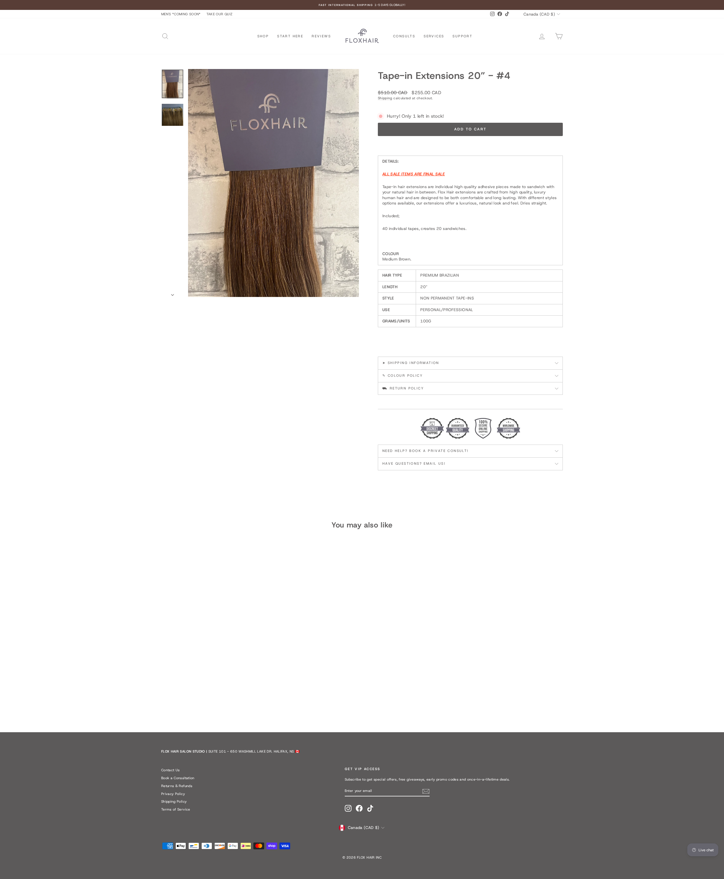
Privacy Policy (173, 794)
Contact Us (170, 770)
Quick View (209, 682)
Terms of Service (175, 809)
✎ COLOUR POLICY (402, 375)
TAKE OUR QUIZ (219, 14)
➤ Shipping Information (410, 363)
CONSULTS (404, 36)
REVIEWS (321, 36)
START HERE (290, 36)
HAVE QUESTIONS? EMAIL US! (413, 463)
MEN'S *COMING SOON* (181, 14)
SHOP (263, 36)
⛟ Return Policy (403, 388)
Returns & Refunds (176, 786)
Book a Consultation (178, 778)
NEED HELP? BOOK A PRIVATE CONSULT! (425, 451)
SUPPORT (462, 36)
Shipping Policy (174, 801)
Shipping (385, 98)
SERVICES (434, 36)
